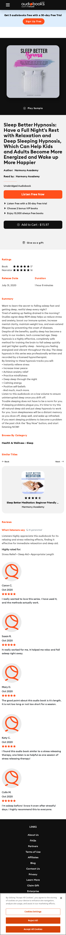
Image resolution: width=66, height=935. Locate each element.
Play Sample (35, 108)
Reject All (33, 920)
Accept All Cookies (33, 929)
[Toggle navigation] (8, 5)
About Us (33, 835)
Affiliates (33, 857)
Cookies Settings (33, 911)
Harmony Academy (26, 170)
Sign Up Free (33, 21)
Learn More (33, 880)
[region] (33, 914)
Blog (33, 863)
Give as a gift (35, 243)
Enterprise (33, 891)
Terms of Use (33, 852)
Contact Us (33, 869)
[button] (5, 462)
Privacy (33, 874)
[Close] (61, 898)
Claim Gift (33, 885)
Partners (33, 846)
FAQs (33, 840)
